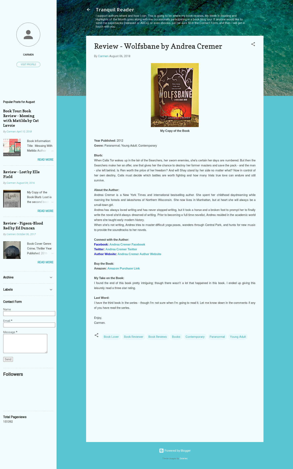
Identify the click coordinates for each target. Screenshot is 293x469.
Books (176, 337)
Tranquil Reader (115, 9)
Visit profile (28, 64)
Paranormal (217, 337)
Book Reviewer (133, 337)
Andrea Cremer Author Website (139, 254)
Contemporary (195, 337)
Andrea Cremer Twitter (121, 249)
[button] (253, 45)
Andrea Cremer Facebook (127, 244)
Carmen (28, 54)
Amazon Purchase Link (123, 268)
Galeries (184, 458)
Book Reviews (157, 337)
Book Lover (111, 337)
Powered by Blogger (177, 450)
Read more (45, 159)
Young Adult (238, 337)
